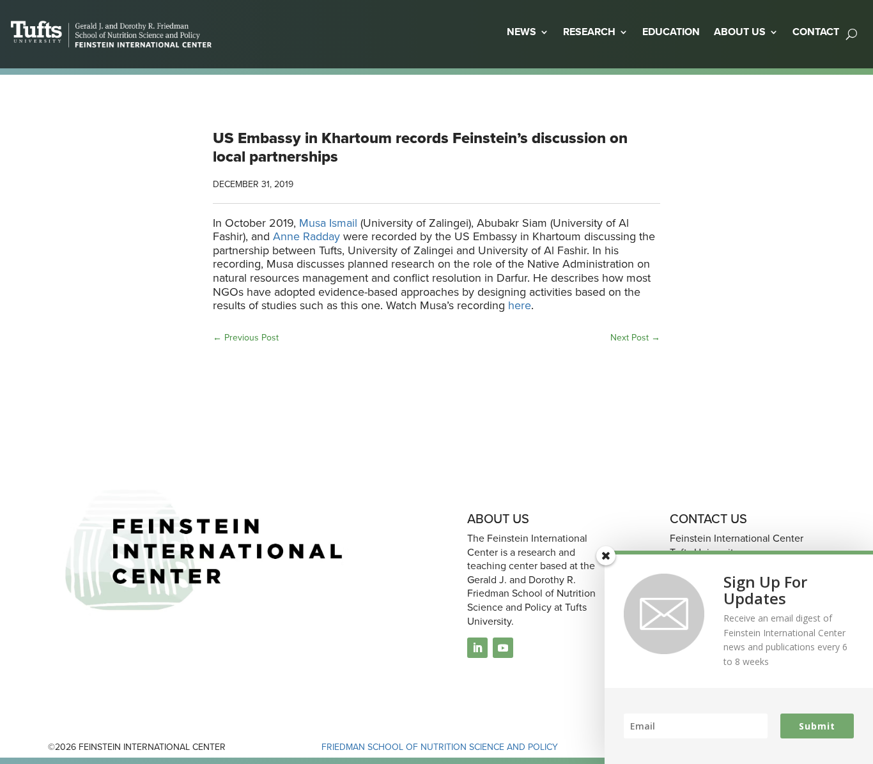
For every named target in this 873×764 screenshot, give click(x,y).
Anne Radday (306, 236)
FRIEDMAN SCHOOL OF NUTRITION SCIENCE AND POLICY (439, 747)
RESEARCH (589, 31)
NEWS (521, 31)
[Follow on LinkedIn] (477, 648)
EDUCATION (671, 31)
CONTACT (815, 31)
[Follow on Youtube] (503, 648)
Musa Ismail (328, 223)
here (519, 305)
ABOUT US (740, 31)
